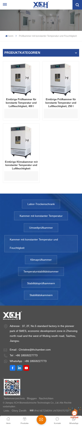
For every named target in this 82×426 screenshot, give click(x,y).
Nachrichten (46, 398)
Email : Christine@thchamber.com (30, 349)
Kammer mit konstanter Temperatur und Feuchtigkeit (34, 243)
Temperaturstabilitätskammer (41, 271)
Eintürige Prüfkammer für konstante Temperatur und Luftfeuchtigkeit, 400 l (21, 102)
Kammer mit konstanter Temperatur (41, 215)
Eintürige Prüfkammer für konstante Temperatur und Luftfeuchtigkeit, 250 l (60, 102)
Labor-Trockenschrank (41, 204)
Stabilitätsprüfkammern (41, 283)
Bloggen (32, 398)
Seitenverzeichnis (14, 398)
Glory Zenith (19, 410)
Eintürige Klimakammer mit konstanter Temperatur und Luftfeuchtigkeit (21, 165)
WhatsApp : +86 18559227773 (28, 361)
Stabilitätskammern (41, 295)
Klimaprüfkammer (41, 259)
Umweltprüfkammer (41, 227)
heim (10, 36)
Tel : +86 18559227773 (24, 355)
